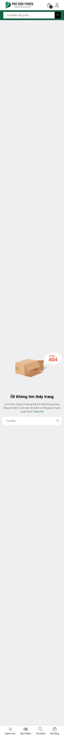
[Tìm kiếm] (58, 15)
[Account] (57, 5)
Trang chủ (37, 411)
